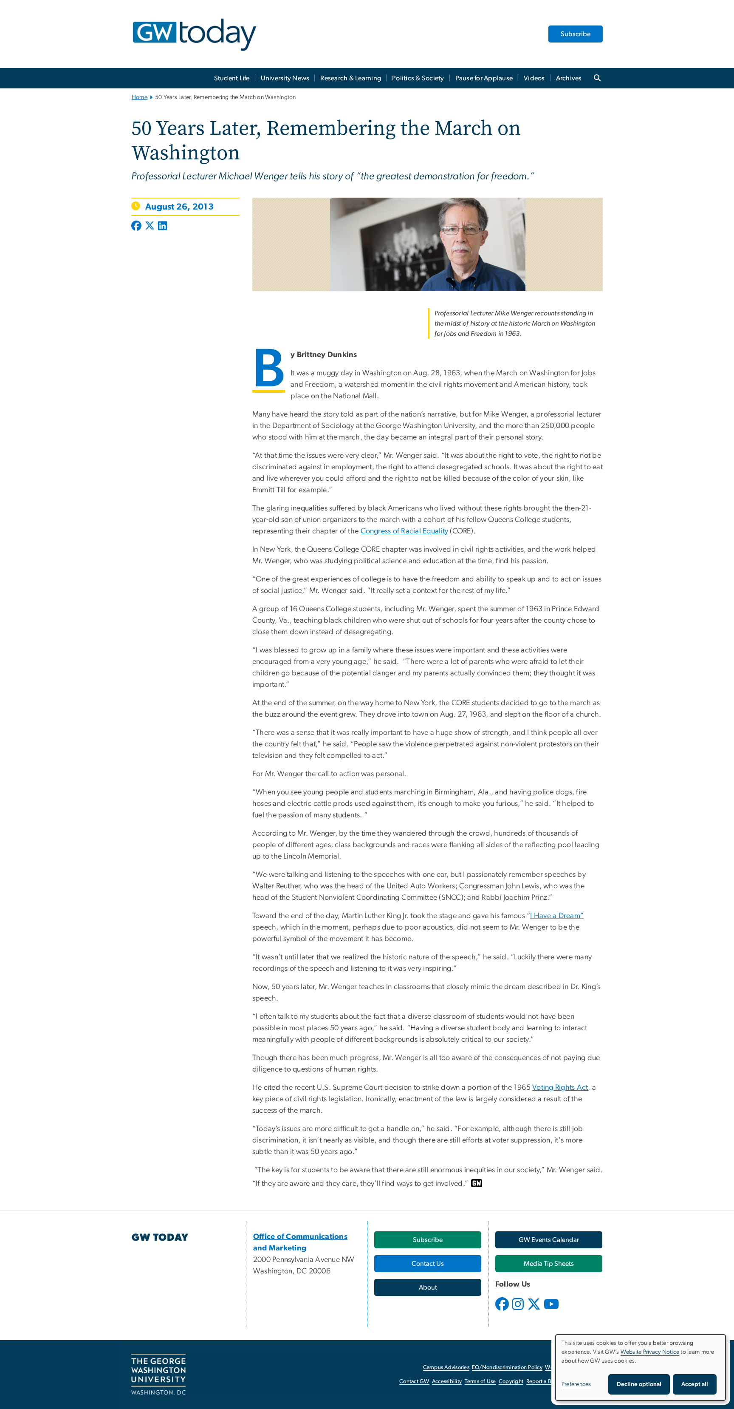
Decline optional (639, 1384)
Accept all (694, 1384)
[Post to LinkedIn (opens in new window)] (162, 226)
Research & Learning (350, 78)
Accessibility (447, 1381)
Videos (534, 78)
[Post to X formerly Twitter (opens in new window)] (149, 226)
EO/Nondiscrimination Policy (507, 1367)
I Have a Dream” (557, 916)
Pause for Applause (484, 78)
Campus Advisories (446, 1367)
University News (285, 78)
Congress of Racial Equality (405, 531)
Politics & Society (418, 78)
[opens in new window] (503, 1310)
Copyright (511, 1381)
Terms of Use (480, 1381)
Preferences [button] (576, 1384)
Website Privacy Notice (650, 1352)
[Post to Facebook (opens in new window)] (137, 226)
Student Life (232, 78)
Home (139, 97)
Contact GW (414, 1381)
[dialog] (641, 1367)
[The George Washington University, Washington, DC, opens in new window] (158, 1374)
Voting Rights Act (560, 1087)
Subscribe (575, 34)
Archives (569, 78)
